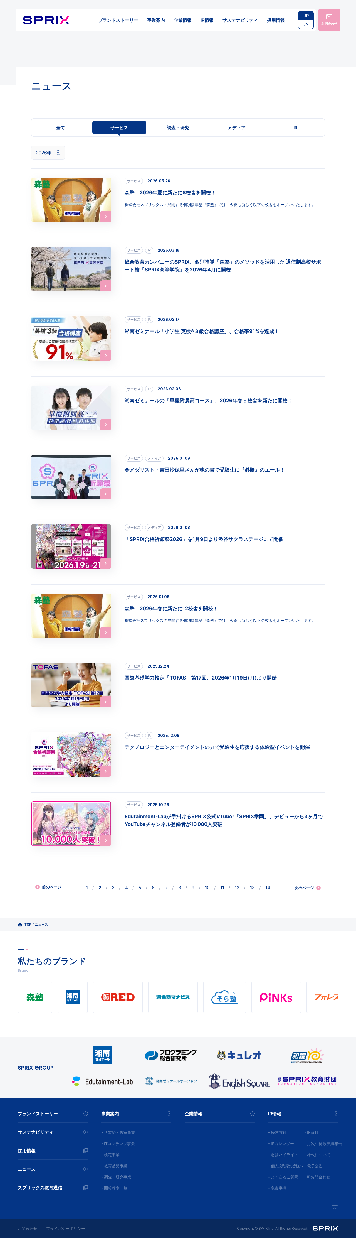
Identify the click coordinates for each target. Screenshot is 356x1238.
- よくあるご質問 (283, 1177)
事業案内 (156, 20)
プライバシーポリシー (65, 1228)
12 (237, 887)
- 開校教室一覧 (114, 1188)
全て (60, 127)
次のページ (304, 887)
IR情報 (207, 20)
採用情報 (276, 20)
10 (207, 887)
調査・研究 (178, 127)
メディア (237, 127)
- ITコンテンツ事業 (118, 1143)
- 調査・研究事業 (116, 1177)
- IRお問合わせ (317, 1177)
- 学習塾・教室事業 (118, 1132)
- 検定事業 (110, 1154)
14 (267, 887)
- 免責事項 (277, 1188)
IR (295, 127)
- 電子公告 (313, 1165)
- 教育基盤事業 (114, 1165)
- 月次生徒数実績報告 (323, 1143)
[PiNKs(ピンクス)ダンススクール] (276, 997)
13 (252, 887)
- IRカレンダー (281, 1143)
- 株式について (317, 1154)
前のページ (51, 886)
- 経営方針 (277, 1132)
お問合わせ (27, 1228)
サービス (119, 127)
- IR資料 (311, 1132)
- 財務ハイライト (283, 1154)
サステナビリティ (240, 20)
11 (222, 887)
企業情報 (183, 20)
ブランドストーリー (118, 20)
